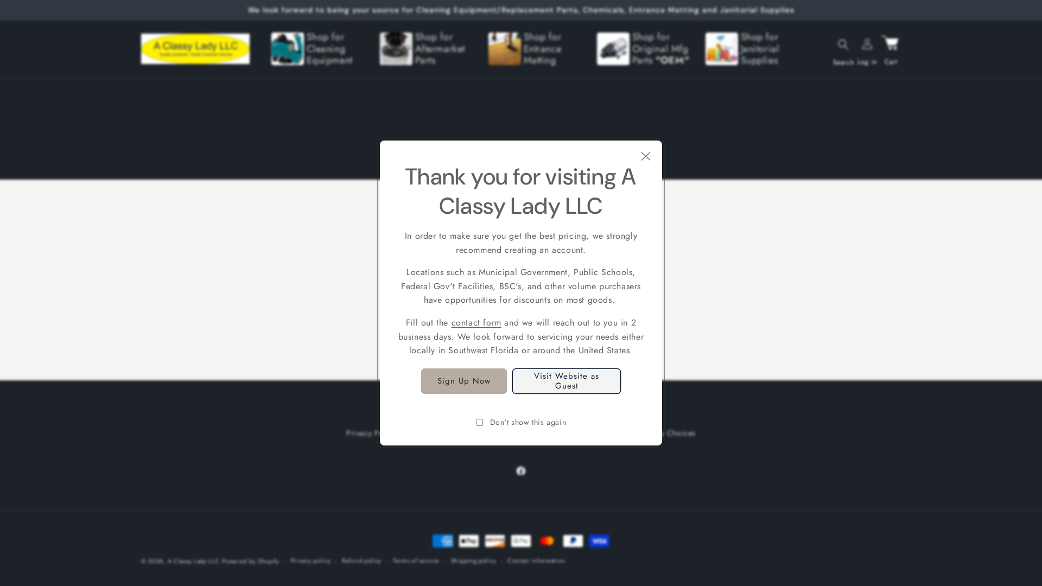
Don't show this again (528, 422)
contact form (476, 322)
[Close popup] (646, 157)
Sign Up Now (464, 381)
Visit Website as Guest (566, 381)
